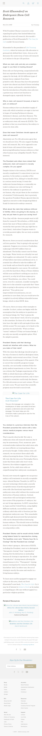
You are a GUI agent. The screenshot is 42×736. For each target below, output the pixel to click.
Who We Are (7, 714)
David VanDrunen (21, 626)
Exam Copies (24, 708)
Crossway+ (24, 692)
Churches (23, 689)
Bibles (5, 687)
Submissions (24, 724)
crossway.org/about (28, 644)
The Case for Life (13, 398)
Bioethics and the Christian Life (21, 623)
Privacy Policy (8, 724)
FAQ (22, 721)
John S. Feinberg (15, 612)
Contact (23, 714)
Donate (6, 694)
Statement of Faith (9, 719)
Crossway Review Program (28, 705)
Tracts (5, 689)
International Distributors (27, 687)
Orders (23, 719)
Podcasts (23, 701)
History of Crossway (9, 717)
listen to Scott (24, 587)
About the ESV (8, 701)
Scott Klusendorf (11, 401)
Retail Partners (25, 685)
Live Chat (23, 717)
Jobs (5, 721)
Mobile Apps (7, 705)
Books (5, 685)
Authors (6, 692)
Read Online (7, 703)
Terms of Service (8, 726)
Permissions (24, 726)
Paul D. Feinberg (27, 612)
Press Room (24, 703)
